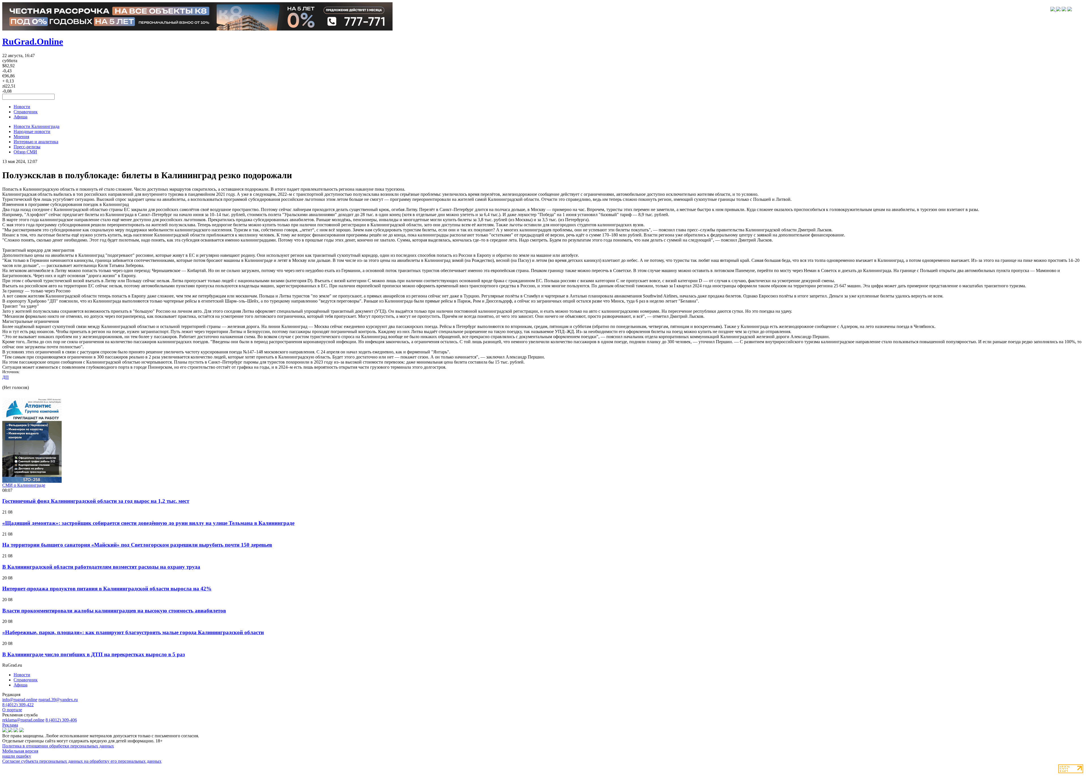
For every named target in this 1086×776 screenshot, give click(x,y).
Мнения (21, 136)
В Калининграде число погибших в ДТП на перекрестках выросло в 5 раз (93, 654)
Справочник (26, 111)
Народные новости (32, 131)
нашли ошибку (16, 756)
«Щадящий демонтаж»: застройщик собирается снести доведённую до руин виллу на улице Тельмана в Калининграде (148, 523)
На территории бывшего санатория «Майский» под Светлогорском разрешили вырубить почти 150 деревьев (137, 545)
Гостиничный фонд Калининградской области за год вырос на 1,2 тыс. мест (95, 501)
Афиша (20, 116)
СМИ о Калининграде (23, 485)
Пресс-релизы (27, 146)
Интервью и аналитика (36, 141)
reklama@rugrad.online (23, 720)
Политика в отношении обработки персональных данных (58, 746)
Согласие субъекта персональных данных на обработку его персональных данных (81, 761)
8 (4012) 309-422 (18, 704)
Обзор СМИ (25, 151)
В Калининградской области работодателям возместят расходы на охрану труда (101, 567)
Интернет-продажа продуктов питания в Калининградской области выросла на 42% (107, 589)
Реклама (10, 725)
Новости (22, 106)
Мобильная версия (20, 751)
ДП (5, 377)
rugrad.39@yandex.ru (58, 699)
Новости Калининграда (36, 126)
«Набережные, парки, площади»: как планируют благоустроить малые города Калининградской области (133, 632)
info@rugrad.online (19, 699)
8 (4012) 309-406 (61, 720)
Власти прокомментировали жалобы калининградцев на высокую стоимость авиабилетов (114, 611)
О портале (12, 709)
